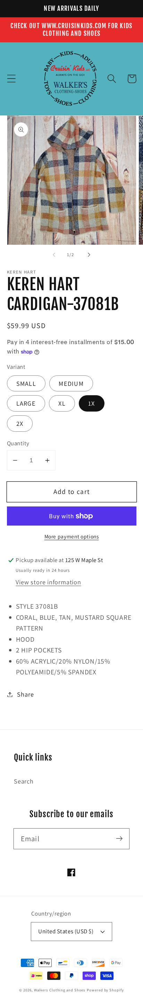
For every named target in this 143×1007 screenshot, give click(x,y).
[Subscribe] (119, 838)
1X (91, 403)
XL (62, 403)
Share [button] (25, 694)
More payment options (71, 536)
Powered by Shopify (105, 990)
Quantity (18, 443)
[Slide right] (89, 254)
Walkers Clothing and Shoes (60, 990)
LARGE (26, 403)
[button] (11, 79)
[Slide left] (53, 254)
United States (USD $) (65, 931)
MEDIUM (71, 383)
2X (20, 423)
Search (24, 781)
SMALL (26, 383)
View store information (48, 582)
